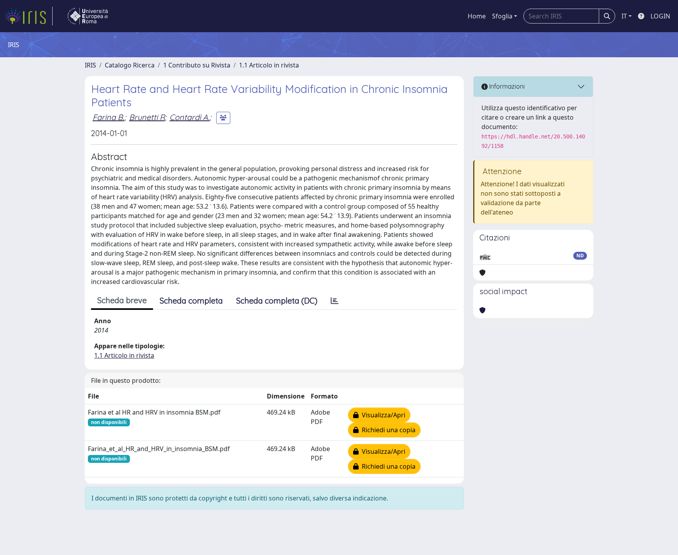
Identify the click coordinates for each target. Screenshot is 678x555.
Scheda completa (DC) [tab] (276, 301)
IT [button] (624, 16)
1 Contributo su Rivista (196, 65)
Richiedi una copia (387, 430)
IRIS (90, 65)
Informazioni (506, 86)
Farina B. (108, 117)
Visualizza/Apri (382, 415)
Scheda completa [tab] (191, 301)
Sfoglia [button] (502, 16)
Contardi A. (190, 117)
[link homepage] (29, 16)
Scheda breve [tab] (122, 300)
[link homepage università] (87, 16)
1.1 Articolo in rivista (269, 65)
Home (477, 16)
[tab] (334, 301)
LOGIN (660, 16)
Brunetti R (147, 117)
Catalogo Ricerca (130, 65)
